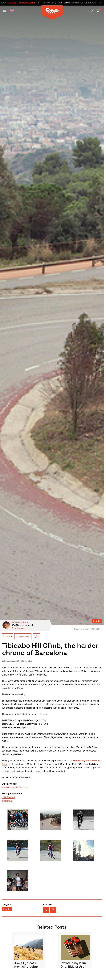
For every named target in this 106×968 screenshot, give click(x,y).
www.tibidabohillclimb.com (15, 787)
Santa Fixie (91, 760)
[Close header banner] (100, 3)
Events (96, 620)
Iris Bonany (7, 801)
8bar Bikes (78, 760)
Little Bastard (8, 797)
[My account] (93, 10)
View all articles (18, 628)
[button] (46, 910)
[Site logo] (52, 12)
